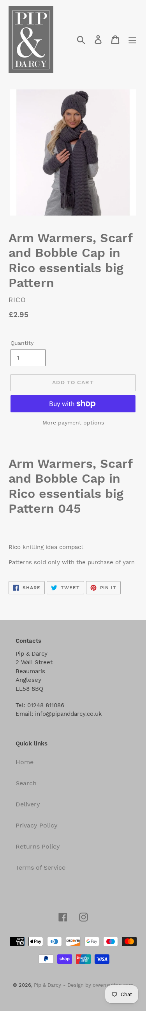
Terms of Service (40, 867)
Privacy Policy (37, 825)
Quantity (22, 343)
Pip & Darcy (47, 985)
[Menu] (132, 39)
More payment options (73, 422)
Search (26, 783)
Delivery (28, 804)
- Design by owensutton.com (98, 985)
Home (24, 762)
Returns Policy (38, 846)
